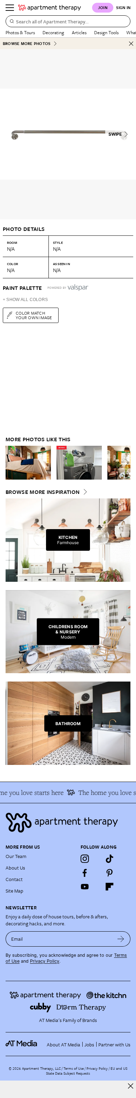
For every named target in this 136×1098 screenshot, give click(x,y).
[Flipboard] (109, 886)
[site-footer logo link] (21, 1044)
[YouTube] (85, 886)
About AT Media (63, 1044)
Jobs (89, 1044)
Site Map (14, 890)
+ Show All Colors (25, 299)
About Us (15, 867)
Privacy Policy (44, 961)
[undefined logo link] (49, 8)
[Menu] (10, 7)
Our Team (16, 856)
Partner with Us (114, 1044)
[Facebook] (85, 872)
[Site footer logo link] (68, 823)
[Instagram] (85, 859)
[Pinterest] (109, 872)
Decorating (53, 32)
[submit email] (120, 939)
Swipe (115, 134)
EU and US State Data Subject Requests (86, 1071)
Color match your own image (34, 315)
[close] (130, 1086)
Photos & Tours (20, 32)
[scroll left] (11, 462)
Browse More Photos (26, 43)
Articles (79, 32)
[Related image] (28, 463)
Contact (14, 879)
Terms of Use (73, 1068)
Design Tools (106, 32)
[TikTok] (109, 859)
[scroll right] (124, 462)
